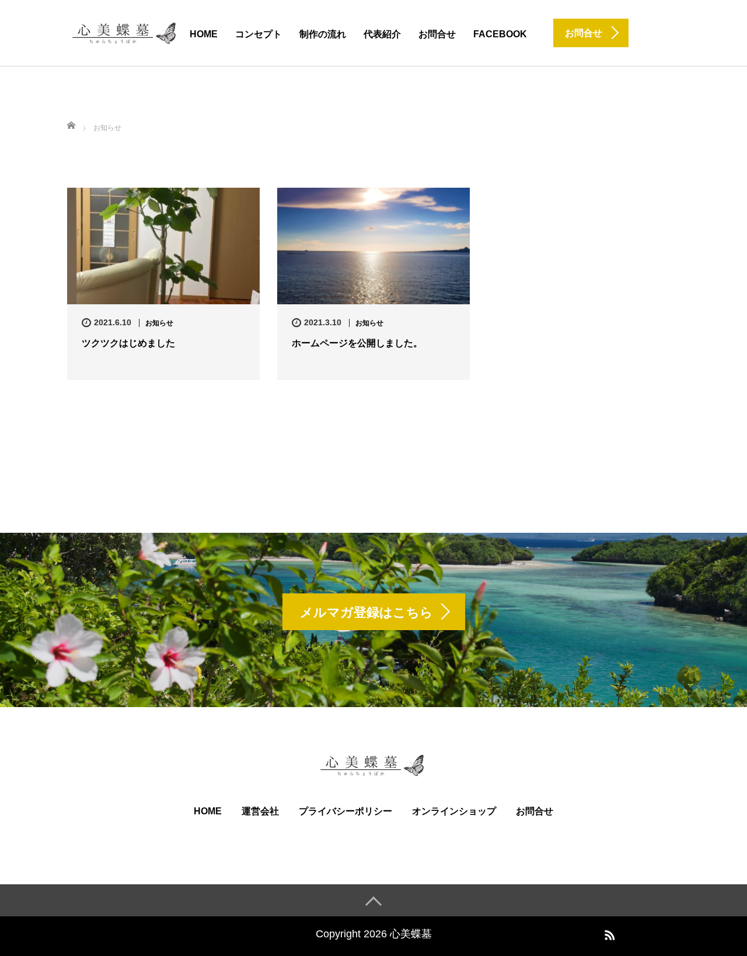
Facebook (500, 34)
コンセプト (258, 34)
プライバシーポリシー (345, 811)
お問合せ (437, 34)
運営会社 (260, 811)
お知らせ (159, 323)
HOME (204, 34)
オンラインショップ (454, 811)
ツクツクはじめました (128, 343)
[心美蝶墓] (125, 32)
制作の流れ (322, 34)
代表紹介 (382, 34)
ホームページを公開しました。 (357, 343)
